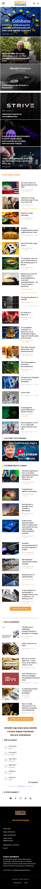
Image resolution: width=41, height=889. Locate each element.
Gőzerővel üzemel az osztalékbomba (12, 115)
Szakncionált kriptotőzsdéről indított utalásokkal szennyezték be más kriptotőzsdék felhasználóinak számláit (29, 527)
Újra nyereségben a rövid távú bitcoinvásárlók (28, 364)
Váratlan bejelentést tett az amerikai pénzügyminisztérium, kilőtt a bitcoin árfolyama (30, 475)
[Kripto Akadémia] (20, 3)
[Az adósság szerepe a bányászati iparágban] (10, 694)
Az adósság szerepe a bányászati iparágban (30, 691)
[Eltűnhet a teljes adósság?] (10, 218)
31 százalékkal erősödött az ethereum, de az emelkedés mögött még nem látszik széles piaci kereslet (29, 333)
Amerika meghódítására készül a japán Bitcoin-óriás (29, 230)
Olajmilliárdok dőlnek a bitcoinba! (29, 490)
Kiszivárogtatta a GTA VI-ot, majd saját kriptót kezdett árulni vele (29, 426)
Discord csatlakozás (20, 735)
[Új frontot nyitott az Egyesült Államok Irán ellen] (10, 188)
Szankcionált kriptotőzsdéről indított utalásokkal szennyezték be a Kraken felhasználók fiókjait (16, 140)
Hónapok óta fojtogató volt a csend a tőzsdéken (30, 379)
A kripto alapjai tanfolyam (20, 731)
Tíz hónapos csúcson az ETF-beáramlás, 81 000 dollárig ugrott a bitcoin (29, 261)
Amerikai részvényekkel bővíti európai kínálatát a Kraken (29, 546)
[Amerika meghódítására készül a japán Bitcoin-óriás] (10, 233)
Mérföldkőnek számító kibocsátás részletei (29, 562)
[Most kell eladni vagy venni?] (10, 248)
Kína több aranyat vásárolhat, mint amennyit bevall (28, 349)
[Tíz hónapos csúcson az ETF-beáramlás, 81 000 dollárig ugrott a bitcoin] (10, 263)
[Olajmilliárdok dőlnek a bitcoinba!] (10, 494)
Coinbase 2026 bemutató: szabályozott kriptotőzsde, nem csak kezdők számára (16, 28)
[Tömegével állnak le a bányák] (10, 302)
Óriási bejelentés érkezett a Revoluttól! (15, 86)
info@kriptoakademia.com (21, 870)
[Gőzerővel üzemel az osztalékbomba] (20, 106)
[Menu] (3, 3)
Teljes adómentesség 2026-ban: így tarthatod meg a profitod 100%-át (18, 161)
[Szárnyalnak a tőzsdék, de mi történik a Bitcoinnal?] (10, 509)
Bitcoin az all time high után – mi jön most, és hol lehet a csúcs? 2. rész (29, 662)
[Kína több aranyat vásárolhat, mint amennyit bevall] (10, 352)
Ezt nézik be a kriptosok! (26, 313)
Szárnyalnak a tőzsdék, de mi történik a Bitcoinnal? (27, 507)
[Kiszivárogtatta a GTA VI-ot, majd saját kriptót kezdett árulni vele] (10, 427)
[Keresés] (34, 3)
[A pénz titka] (10, 397)
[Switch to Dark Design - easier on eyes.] (38, 3)
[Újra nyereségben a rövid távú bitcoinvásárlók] (10, 367)
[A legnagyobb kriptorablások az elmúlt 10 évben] (10, 412)
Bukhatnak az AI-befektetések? (28, 576)
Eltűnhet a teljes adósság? (27, 214)
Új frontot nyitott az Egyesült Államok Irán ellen (29, 185)
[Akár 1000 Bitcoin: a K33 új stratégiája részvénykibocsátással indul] (10, 679)
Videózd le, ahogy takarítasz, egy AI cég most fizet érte (29, 200)
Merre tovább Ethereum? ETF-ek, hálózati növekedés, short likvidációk (29, 707)
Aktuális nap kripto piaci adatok (20, 728)
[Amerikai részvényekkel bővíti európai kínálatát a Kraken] (10, 548)
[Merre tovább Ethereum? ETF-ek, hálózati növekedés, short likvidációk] (10, 709)
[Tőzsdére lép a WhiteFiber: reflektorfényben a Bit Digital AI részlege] (10, 632)
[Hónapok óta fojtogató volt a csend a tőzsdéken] (10, 382)
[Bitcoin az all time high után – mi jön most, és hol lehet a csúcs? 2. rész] (10, 664)
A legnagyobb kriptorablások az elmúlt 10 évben (27, 410)
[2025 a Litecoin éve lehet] (10, 648)
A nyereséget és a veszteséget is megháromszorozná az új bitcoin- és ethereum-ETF (30, 594)
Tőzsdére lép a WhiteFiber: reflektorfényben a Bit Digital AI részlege (30, 630)
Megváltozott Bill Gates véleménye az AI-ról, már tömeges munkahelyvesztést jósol (16, 57)
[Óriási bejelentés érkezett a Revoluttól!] (20, 77)
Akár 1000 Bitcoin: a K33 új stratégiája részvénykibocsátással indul (31, 677)
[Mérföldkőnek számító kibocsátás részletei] (10, 565)
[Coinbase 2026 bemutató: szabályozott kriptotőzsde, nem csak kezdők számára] (20, 22)
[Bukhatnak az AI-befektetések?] (10, 580)
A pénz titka (25, 392)
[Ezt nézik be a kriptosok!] (10, 317)
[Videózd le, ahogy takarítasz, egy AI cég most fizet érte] (10, 203)
